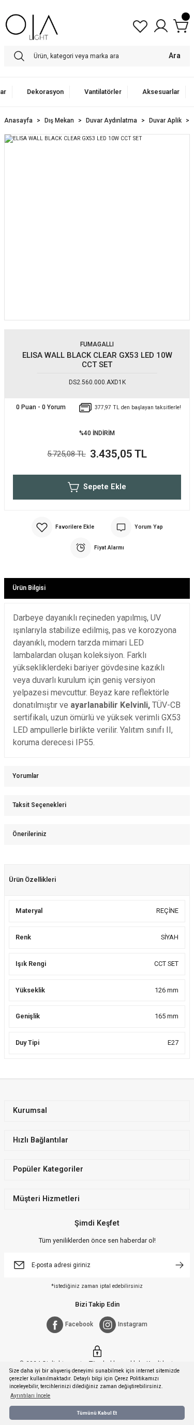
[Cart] (181, 26)
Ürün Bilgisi (29, 587)
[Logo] (31, 26)
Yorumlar (25, 775)
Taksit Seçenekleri (39, 805)
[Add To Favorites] (63, 527)
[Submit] (179, 1265)
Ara (175, 55)
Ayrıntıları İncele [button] (30, 1396)
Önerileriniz (29, 834)
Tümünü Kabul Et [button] (97, 1413)
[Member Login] (161, 26)
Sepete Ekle (104, 486)
